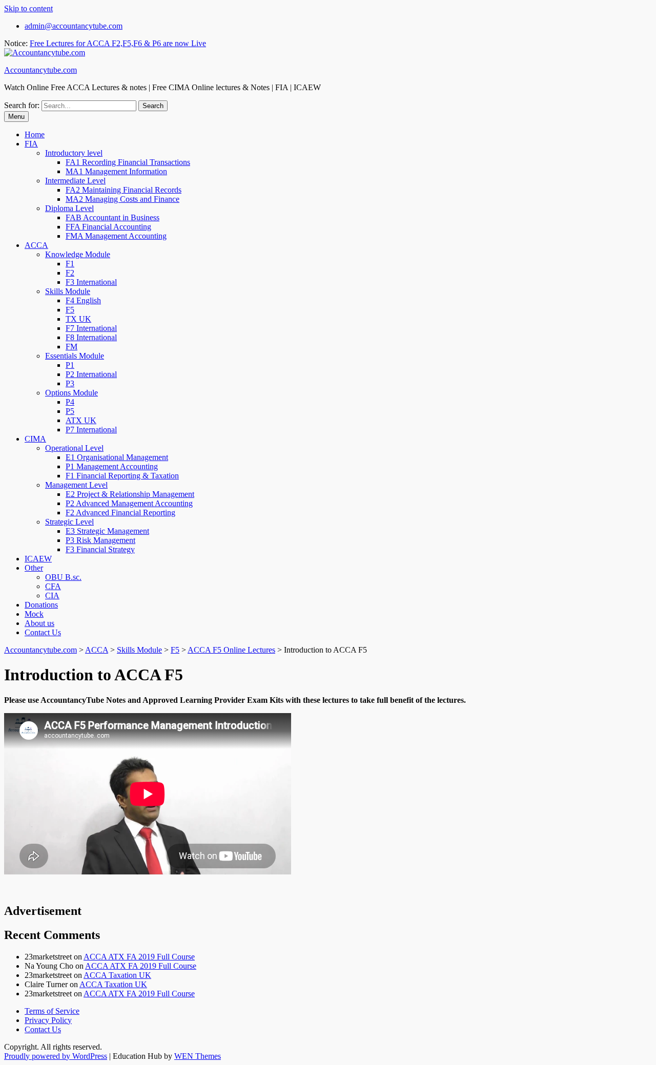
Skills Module (67, 291)
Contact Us (43, 632)
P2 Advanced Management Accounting (129, 503)
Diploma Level (69, 208)
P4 (70, 402)
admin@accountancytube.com (73, 26)
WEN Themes (197, 1056)
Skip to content (28, 8)
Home (35, 134)
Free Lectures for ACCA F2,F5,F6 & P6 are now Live (118, 43)
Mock (34, 614)
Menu (16, 116)
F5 (70, 309)
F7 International (91, 328)
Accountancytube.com (40, 70)
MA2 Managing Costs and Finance (122, 199)
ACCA (36, 245)
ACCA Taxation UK (117, 975)
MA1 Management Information (116, 171)
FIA (31, 143)
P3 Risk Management (100, 540)
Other (34, 567)
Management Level (76, 485)
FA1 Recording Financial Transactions (128, 162)
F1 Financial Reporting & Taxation (122, 475)
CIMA (35, 438)
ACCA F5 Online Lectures (231, 649)
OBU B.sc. (63, 577)
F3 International (91, 282)
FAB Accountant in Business (112, 217)
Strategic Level (69, 521)
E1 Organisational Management (117, 457)
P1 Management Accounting (112, 466)
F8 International (91, 337)
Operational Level (74, 448)
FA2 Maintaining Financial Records (123, 189)
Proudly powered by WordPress (55, 1056)
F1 (70, 263)
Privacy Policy (48, 1020)
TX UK (78, 319)
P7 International (91, 429)
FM (71, 346)
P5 (70, 411)
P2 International (91, 374)
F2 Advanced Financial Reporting (120, 512)
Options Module (71, 392)
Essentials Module (74, 355)
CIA (52, 595)
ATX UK (81, 420)
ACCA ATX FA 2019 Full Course (139, 956)
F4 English (83, 300)
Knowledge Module (77, 254)
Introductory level (73, 153)
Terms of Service (52, 1011)
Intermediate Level (75, 180)
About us (39, 623)
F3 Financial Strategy (100, 549)
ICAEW (38, 558)
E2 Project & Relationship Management (130, 494)
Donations (41, 604)
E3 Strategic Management (107, 531)
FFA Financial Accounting (108, 226)
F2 (70, 272)
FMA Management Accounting (116, 236)
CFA (53, 586)
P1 (70, 365)
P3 (70, 383)
